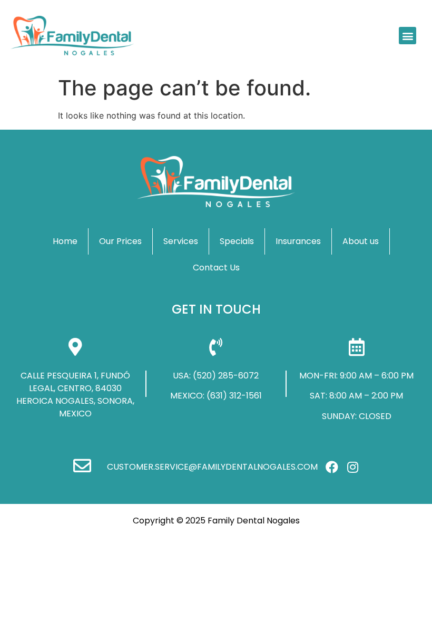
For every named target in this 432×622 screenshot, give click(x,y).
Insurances (298, 241)
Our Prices (120, 241)
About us (360, 241)
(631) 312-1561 (234, 396)
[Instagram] (352, 467)
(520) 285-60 (221, 376)
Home (65, 241)
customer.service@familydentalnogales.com (212, 467)
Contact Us (216, 267)
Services (180, 241)
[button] (407, 35)
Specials (237, 241)
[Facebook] (332, 467)
